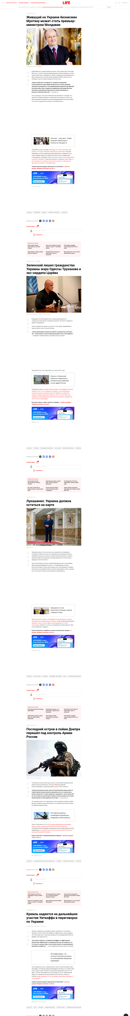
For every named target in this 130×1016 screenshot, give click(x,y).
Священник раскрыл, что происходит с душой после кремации (52, 710)
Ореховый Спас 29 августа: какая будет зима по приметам (53, 253)
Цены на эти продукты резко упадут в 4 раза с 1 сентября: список (53, 247)
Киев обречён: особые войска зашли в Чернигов (35, 252)
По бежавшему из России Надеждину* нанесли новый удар (71, 482)
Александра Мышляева (37, 884)
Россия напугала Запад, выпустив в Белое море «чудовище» (52, 489)
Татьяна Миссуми (36, 186)
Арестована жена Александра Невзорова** (35, 709)
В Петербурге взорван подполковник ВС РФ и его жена (71, 247)
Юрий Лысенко (36, 422)
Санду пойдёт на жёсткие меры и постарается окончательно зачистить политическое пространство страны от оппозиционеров (53, 161)
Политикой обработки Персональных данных (53, 7)
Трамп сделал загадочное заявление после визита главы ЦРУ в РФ (72, 489)
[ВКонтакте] (50, 221)
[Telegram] (46, 221)
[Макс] (43, 221)
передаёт (56, 786)
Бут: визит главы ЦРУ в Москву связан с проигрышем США (35, 489)
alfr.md (40, 66)
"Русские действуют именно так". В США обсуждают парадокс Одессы (53, 945)
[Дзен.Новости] (40, 221)
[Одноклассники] (53, 221)
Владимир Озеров (36, 650)
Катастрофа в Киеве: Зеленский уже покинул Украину (34, 247)
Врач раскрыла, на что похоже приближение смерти (72, 252)
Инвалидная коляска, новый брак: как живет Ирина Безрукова (53, 482)
